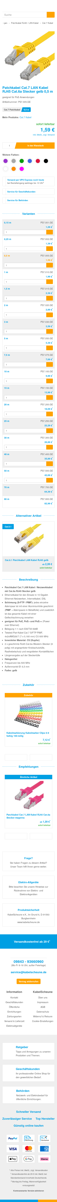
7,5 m (7, 354)
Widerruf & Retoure (42, 1016)
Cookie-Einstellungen (42, 1021)
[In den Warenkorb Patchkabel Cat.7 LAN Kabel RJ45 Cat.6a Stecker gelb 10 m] (49, 381)
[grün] (22, 161)
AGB (43, 1006)
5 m (6, 338)
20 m (6, 404)
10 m (6, 371)
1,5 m (7, 288)
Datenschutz (43, 1011)
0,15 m (7, 222)
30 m (6, 437)
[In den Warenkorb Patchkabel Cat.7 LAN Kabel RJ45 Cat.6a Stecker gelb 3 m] (49, 331)
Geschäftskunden (14, 1002)
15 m (6, 387)
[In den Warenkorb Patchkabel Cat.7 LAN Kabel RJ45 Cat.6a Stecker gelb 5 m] (49, 348)
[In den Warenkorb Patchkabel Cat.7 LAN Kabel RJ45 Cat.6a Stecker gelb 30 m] (49, 447)
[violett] (5, 161)
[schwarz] (46, 161)
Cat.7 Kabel (25, 117)
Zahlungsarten (14, 1016)
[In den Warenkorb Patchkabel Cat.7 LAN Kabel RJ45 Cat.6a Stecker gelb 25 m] (49, 430)
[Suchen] (51, 15)
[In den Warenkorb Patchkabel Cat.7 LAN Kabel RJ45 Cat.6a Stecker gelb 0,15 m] (49, 232)
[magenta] (22, 169)
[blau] (30, 161)
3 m (6, 321)
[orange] (13, 169)
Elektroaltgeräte (14, 1025)
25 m (6, 420)
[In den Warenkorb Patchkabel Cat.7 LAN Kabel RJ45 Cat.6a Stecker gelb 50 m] (49, 480)
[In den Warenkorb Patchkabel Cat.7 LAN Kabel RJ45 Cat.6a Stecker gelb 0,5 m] (49, 265)
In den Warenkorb (36, 145)
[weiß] (5, 169)
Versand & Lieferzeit (14, 1021)
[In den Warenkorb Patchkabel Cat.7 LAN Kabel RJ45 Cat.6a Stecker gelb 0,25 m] (49, 248)
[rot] (38, 161)
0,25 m (7, 239)
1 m (6, 272)
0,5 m (7, 255)
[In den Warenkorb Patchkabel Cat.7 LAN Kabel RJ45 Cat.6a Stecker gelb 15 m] (49, 397)
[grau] (13, 161)
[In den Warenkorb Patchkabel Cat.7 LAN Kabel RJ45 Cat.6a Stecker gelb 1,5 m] (49, 298)
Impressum (42, 1002)
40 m (6, 454)
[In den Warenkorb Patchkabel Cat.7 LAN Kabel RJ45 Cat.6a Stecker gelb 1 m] (49, 281)
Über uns (42, 997)
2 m (6, 305)
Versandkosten (41, 1170)
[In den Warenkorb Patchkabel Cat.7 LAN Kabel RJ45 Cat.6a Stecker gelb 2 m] (49, 314)
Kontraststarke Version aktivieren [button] (28, 1190)
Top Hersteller (45, 1118)
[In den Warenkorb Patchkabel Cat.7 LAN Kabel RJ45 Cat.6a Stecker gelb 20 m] (49, 414)
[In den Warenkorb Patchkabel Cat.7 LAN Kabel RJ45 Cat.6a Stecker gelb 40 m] (49, 463)
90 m (6, 499)
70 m (6, 487)
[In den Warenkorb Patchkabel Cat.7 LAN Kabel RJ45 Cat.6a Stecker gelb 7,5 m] (49, 364)
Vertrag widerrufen (28, 981)
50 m (6, 470)
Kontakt (14, 997)
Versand (51, 134)
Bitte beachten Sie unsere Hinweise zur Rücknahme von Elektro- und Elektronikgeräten (28, 890)
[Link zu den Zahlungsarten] (28, 1149)
